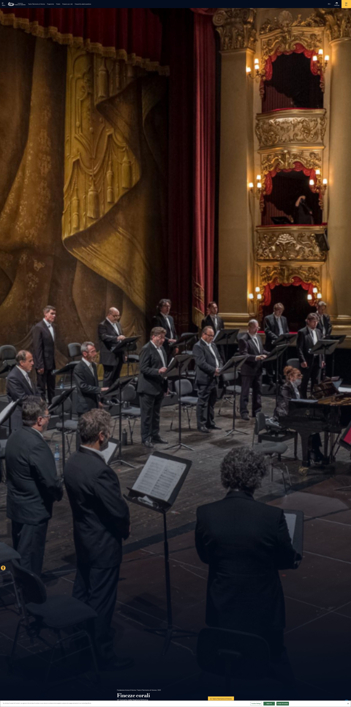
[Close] (348, 704)
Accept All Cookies (282, 703)
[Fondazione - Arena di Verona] (17, 4)
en (329, 4)
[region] (175, 703)
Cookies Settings (256, 703)
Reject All (269, 703)
